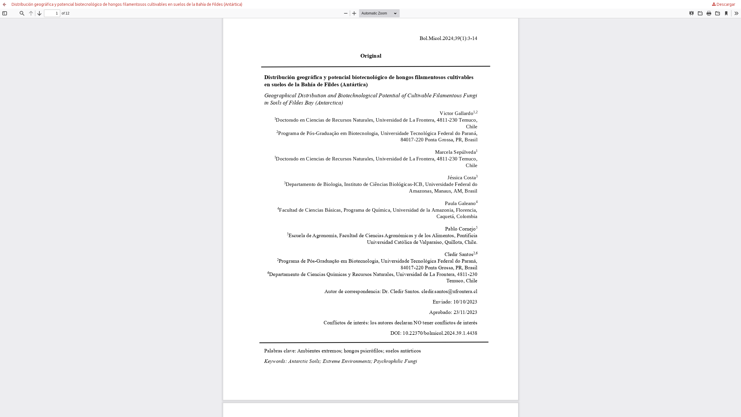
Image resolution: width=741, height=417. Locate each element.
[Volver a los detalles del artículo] (4, 4)
